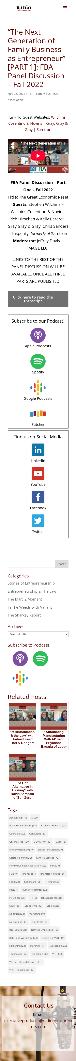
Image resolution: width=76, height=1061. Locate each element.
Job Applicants (51, 897)
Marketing (37, 913)
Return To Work (53, 938)
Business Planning (53, 825)
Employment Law (21, 849)
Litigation (17, 913)
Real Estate (18, 929)
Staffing (37, 945)
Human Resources (35, 889)
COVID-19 (42, 841)
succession (58, 945)
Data (61, 841)
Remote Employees (44, 929)
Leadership (33, 905)
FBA (55, 865)
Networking (18, 922)
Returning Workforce (23, 938)
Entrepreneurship (50, 849)
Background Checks (23, 825)
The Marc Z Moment (25, 599)
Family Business (47, 857)
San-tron (44, 129)
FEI (13, 873)
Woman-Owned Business (26, 962)
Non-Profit (40, 922)
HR (13, 889)
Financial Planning (52, 873)
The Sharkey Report (24, 615)
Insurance (17, 897)
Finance (29, 873)
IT (33, 897)
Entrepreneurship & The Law (32, 591)
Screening (17, 945)
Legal (52, 905)
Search (61, 564)
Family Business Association (27, 865)
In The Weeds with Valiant (30, 607)
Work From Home (21, 970)
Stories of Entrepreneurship (31, 583)
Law (14, 905)
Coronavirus (19, 841)
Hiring (52, 881)
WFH (57, 954)
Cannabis (17, 833)
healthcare (32, 881)
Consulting (37, 833)
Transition (40, 954)
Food (14, 881)
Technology (18, 954)
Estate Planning (20, 857)
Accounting (18, 817)
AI (35, 817)
